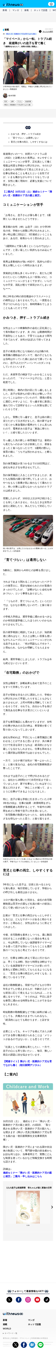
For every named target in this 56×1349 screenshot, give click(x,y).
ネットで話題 (41, 10)
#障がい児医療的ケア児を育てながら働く (18, 105)
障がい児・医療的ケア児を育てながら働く (21, 34)
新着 (5, 10)
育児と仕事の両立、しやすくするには (29, 142)
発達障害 (28, 101)
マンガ (15, 10)
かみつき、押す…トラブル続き (26, 134)
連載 (26, 10)
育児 (5, 101)
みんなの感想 (48, 32)
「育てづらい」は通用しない (25, 138)
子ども (19, 101)
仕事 (12, 101)
